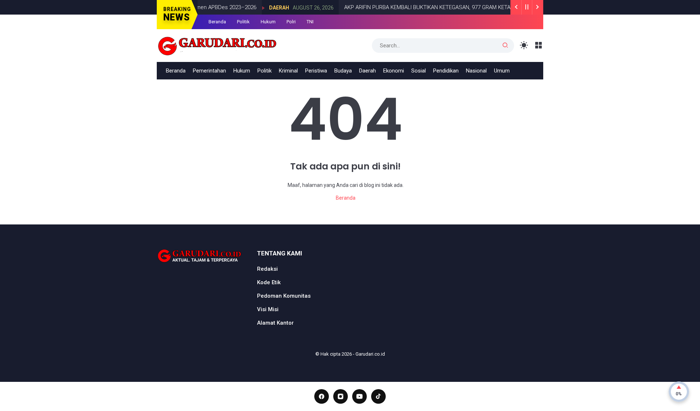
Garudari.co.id (370, 354)
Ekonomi (393, 70)
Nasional (476, 70)
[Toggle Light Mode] (524, 45)
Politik (243, 21)
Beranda (217, 21)
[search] (505, 45)
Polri (291, 21)
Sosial (418, 70)
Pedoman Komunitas (284, 296)
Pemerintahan (209, 70)
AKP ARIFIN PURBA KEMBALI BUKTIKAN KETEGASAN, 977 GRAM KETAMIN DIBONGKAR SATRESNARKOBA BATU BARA (477, 7)
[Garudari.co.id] (217, 44)
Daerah (272, 8)
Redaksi (267, 269)
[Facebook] (321, 396)
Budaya (343, 70)
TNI (310, 21)
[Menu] (538, 45)
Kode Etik (269, 282)
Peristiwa (316, 70)
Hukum (268, 21)
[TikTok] (378, 396)
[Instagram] (340, 396)
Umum (502, 70)
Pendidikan (446, 70)
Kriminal (288, 70)
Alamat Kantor (275, 323)
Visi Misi (268, 309)
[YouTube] (359, 396)
